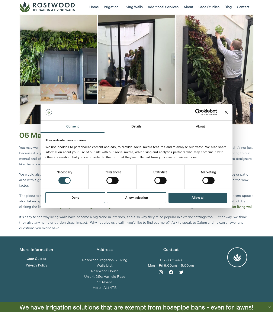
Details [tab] (136, 126)
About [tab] (200, 126)
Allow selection (136, 197)
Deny (75, 197)
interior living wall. (239, 207)
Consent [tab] (72, 126)
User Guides (36, 258)
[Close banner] (226, 112)
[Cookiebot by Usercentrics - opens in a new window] (198, 112)
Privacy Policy (36, 265)
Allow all (198, 197)
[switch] (112, 180)
